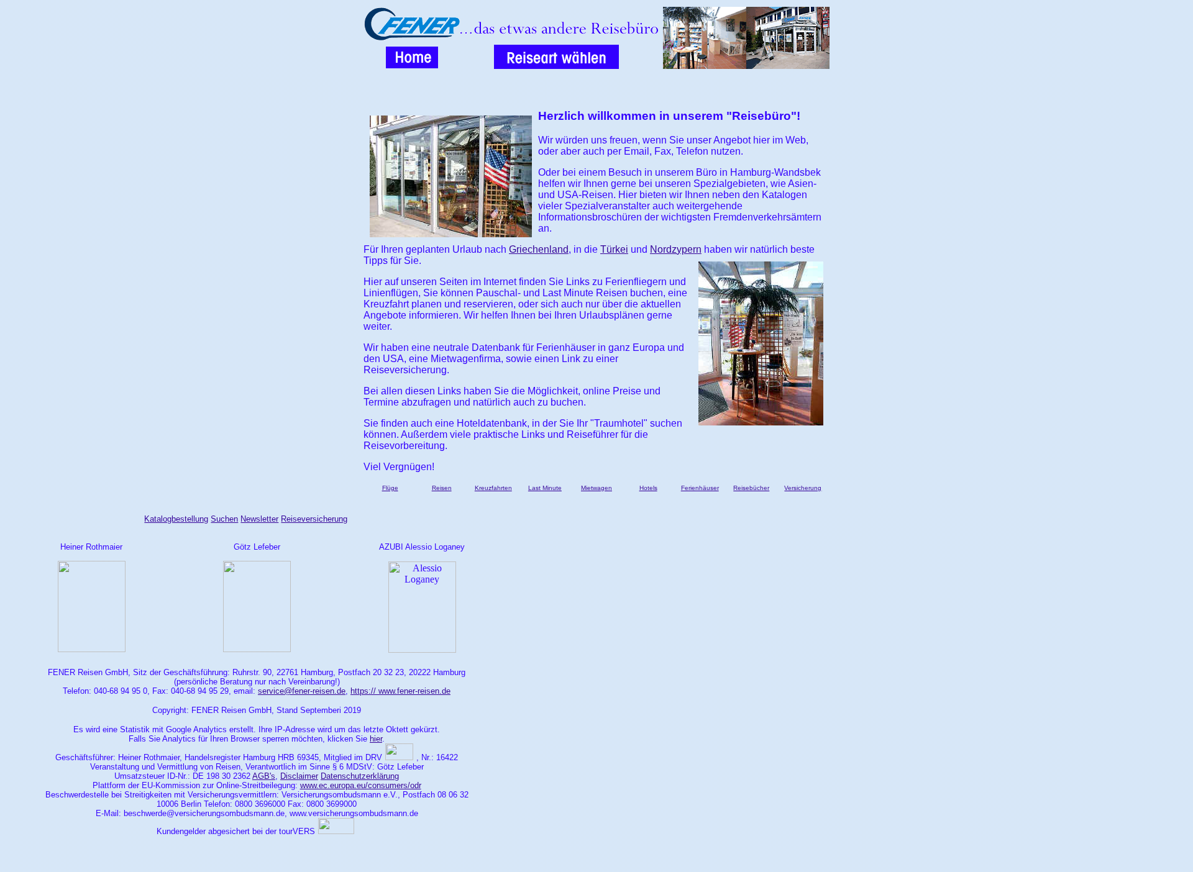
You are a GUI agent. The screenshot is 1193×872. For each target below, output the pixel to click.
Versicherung (802, 487)
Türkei (614, 249)
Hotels (648, 487)
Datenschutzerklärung (360, 776)
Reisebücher (751, 487)
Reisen (442, 487)
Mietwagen (596, 487)
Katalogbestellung (176, 519)
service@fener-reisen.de (301, 691)
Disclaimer (299, 776)
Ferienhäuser (700, 487)
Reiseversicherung (314, 519)
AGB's (263, 776)
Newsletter (259, 519)
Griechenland (539, 249)
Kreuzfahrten (493, 487)
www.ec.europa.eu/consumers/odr (360, 785)
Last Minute (545, 487)
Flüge (390, 487)
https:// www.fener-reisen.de (400, 691)
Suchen (224, 519)
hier (376, 738)
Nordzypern (676, 249)
